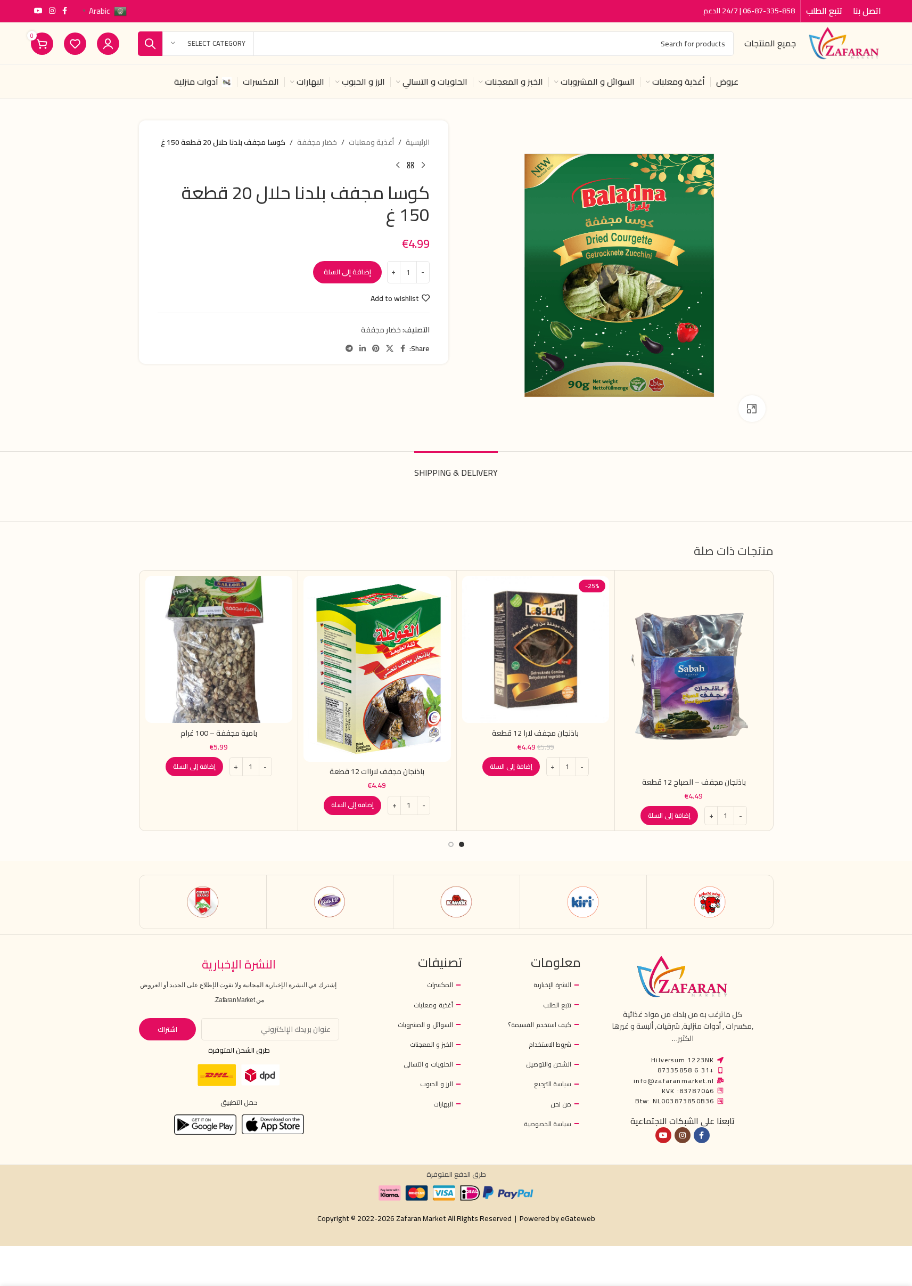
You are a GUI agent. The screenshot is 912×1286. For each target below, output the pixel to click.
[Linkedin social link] (362, 348)
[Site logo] (844, 43)
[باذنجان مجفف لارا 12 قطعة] (536, 649)
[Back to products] (410, 165)
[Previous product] (423, 165)
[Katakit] (330, 902)
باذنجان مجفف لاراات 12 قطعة (377, 771)
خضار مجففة (317, 142)
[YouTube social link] (38, 11)
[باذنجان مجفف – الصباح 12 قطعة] (694, 674)
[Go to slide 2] (451, 844)
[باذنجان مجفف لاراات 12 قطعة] (377, 669)
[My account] (108, 43)
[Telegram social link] (349, 348)
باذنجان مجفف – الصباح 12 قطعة (694, 782)
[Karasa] (203, 902)
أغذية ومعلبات (371, 142)
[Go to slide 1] (461, 844)
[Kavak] (456, 902)
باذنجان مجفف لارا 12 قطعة (535, 733)
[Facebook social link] (65, 11)
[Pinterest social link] (376, 348)
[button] (669, 815)
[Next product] (397, 165)
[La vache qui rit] (710, 902)
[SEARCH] (150, 43)
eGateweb (578, 1218)
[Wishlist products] (75, 43)
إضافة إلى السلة (347, 271)
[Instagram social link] (52, 11)
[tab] (456, 467)
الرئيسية (418, 142)
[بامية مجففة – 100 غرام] (219, 649)
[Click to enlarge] (751, 408)
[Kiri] (583, 902)
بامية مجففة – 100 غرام (218, 733)
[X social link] (390, 348)
